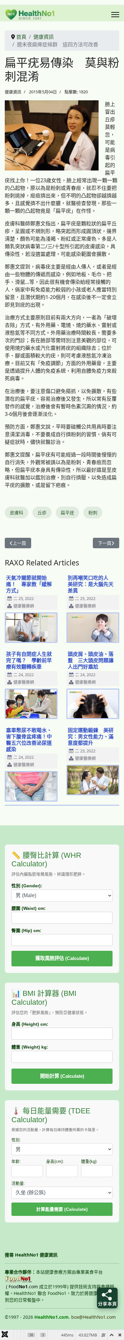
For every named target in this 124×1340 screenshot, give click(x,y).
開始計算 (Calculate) (62, 1076)
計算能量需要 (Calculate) (62, 1209)
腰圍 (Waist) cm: (28, 908)
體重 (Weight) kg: (29, 1047)
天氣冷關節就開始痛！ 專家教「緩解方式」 (29, 584)
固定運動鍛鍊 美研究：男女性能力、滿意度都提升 (91, 736)
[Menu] (115, 14)
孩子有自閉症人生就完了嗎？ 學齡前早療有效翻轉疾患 (29, 660)
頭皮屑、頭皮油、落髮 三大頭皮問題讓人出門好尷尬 (91, 660)
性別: (16, 1140)
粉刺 (92, 513)
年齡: (16, 1161)
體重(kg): (89, 1161)
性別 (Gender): (26, 885)
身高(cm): (55, 1161)
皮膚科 (16, 513)
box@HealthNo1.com (93, 1317)
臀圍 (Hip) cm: (26, 930)
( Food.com (22, 1286)
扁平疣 (67, 513)
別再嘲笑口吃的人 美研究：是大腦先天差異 (91, 584)
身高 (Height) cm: (29, 1024)
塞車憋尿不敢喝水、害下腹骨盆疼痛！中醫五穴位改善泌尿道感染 (29, 740)
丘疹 (42, 513)
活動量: (18, 1183)
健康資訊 (13, 92)
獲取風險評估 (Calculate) (62, 958)
